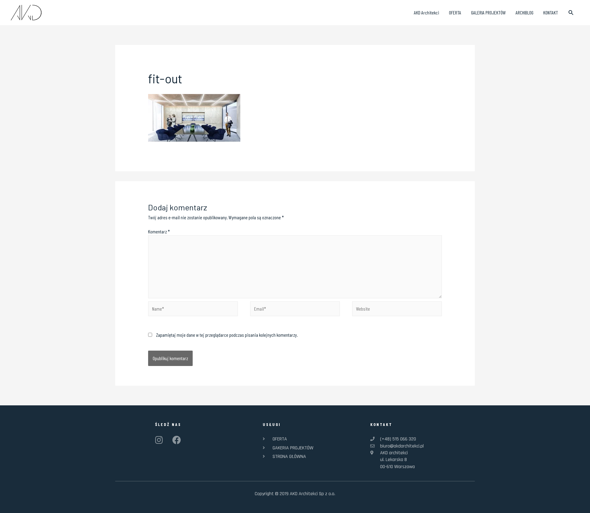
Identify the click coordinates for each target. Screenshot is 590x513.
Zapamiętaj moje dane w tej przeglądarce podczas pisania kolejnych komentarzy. (227, 335)
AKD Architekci (426, 12)
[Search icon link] (571, 13)
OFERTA (455, 12)
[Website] (397, 309)
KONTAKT (550, 12)
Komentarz (159, 231)
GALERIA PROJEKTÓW (488, 12)
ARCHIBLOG (524, 12)
